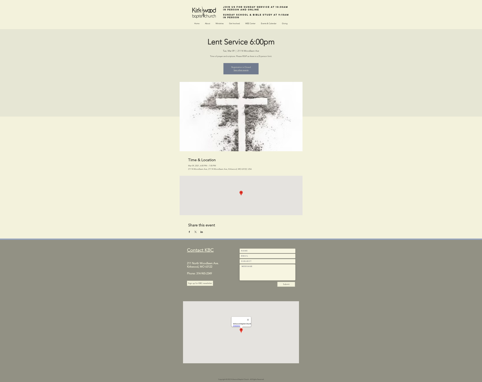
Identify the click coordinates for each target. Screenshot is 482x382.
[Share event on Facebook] (189, 232)
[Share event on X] (195, 232)
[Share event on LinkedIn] (201, 232)
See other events (241, 70)
